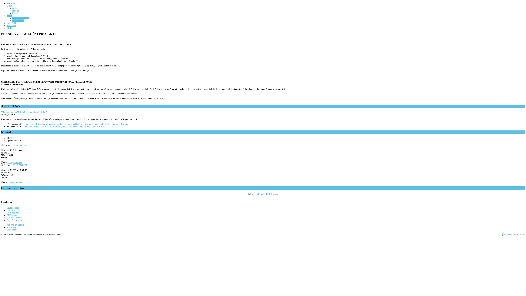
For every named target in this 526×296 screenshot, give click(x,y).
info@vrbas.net (15, 182)
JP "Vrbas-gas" (13, 213)
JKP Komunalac (14, 218)
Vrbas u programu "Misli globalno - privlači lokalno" (24, 112)
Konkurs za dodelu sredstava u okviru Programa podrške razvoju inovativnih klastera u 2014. (65, 126)
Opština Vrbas (13, 208)
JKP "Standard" (13, 210)
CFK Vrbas (12, 215)
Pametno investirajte (15, 225)
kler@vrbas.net (15, 162)
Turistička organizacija (16, 220)
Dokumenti (11, 230)
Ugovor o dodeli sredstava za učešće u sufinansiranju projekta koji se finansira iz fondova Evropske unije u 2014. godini (76, 124)
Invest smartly (13, 227)
